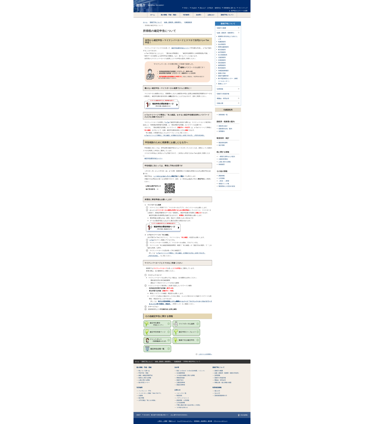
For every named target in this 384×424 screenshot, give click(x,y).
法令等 (176, 367)
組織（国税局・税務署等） (173, 22)
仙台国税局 (222, 44)
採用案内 (222, 131)
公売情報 (222, 178)
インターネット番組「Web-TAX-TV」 (150, 393)
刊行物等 (139, 387)
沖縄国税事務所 (223, 71)
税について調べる (144, 370)
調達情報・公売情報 (182, 400)
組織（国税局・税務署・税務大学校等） (227, 373)
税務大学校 (222, 73)
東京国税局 (222, 50)
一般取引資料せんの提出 (227, 156)
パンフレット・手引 (144, 391)
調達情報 (222, 176)
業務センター (222, 84)
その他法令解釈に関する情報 (185, 375)
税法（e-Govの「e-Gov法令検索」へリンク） (191, 370)
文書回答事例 (223, 159)
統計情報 (222, 145)
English (194, 8)
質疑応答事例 (180, 385)
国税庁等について (156, 22)
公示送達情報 (180, 402)
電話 (182, 176)
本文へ (186, 8)
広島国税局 (222, 60)
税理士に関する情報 (144, 378)
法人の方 (217, 393)
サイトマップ (243, 8)
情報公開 (220, 103)
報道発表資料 (223, 143)
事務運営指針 (180, 378)
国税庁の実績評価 (223, 94)
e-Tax (168, 122)
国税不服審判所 (223, 76)
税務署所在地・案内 (225, 129)
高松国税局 (222, 63)
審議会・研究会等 (223, 98)
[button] (169, 14)
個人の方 (217, 391)
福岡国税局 (222, 65)
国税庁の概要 (221, 28)
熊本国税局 (222, 68)
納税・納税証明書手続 (145, 375)
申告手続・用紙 (143, 373)
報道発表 (179, 395)
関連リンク (172, 421)
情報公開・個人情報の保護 (222, 382)
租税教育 (222, 164)
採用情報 (220, 89)
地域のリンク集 (224, 184)
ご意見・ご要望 (224, 181)
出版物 (140, 395)
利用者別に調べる (230, 8)
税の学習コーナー (144, 382)
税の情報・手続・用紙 (144, 367)
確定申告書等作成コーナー (181, 48)
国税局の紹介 (223, 126)
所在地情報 (244, 415)
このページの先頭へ (205, 354)
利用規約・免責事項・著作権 (203, 421)
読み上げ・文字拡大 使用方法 (210, 8)
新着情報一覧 (223, 115)
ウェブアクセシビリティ (184, 421)
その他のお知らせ (182, 407)
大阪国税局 (222, 57)
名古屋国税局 (222, 55)
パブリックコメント (182, 398)
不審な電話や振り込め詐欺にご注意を (188, 405)
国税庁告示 (180, 380)
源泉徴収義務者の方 (220, 395)
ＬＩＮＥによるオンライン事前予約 (166, 176)
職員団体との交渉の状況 (227, 186)
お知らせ (177, 390)
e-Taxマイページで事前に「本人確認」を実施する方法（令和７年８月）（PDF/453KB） (174, 135)
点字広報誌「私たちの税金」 (147, 400)
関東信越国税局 (223, 47)
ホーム (152, 15)
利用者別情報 (217, 387)
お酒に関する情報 (225, 162)
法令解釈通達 (180, 373)
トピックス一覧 (181, 393)
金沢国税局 (222, 52)
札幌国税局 (188, 22)
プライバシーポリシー (221, 421)
